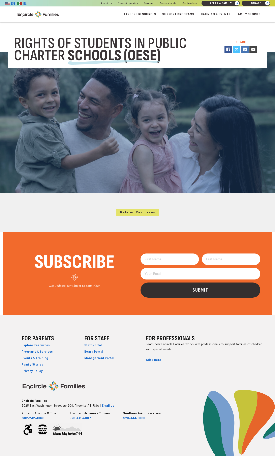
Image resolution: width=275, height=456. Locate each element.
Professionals (168, 3)
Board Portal (93, 351)
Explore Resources (140, 14)
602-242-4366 (33, 418)
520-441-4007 (80, 418)
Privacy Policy (32, 371)
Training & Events (215, 14)
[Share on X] (236, 49)
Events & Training (35, 358)
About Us (106, 3)
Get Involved (189, 3)
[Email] (253, 49)
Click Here (153, 359)
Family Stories (249, 14)
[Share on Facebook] (228, 49)
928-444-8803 (134, 418)
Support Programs (178, 14)
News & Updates (128, 3)
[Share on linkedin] (245, 49)
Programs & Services (37, 351)
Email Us (108, 405)
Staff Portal (93, 345)
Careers (149, 3)
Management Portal (99, 358)
